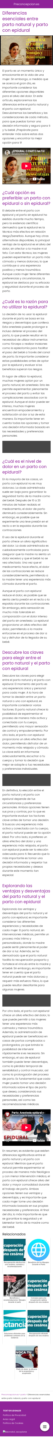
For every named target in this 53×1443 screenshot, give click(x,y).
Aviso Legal (9, 1419)
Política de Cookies (13, 1423)
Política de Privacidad (14, 1415)
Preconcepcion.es (26, 4)
